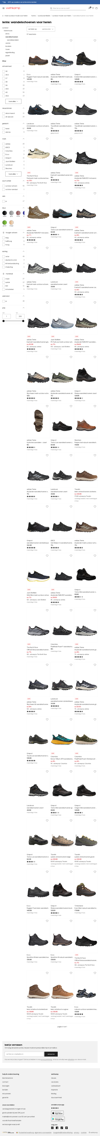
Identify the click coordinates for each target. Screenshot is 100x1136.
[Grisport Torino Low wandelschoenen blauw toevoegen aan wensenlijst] (71, 193)
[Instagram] (52, 1128)
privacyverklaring (46, 1059)
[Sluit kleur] (23, 208)
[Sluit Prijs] (23, 308)
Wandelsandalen (13, 40)
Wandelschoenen (11, 37)
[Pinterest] (66, 1128)
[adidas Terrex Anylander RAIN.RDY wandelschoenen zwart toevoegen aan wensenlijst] (71, 556)
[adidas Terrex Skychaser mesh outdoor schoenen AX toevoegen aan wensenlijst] (47, 357)
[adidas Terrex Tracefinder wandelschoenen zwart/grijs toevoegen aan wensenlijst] (95, 90)
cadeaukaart (55, 1086)
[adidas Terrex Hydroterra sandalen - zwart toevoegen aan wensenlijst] (47, 406)
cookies (83, 1132)
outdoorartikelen (44, 16)
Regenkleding (10, 52)
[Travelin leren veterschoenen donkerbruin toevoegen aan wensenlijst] (95, 455)
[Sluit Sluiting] (23, 251)
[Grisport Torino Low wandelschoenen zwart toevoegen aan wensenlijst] (71, 406)
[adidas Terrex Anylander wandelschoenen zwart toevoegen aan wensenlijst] (47, 455)
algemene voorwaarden (43, 1132)
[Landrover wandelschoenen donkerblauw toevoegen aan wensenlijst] (71, 665)
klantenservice (7, 1078)
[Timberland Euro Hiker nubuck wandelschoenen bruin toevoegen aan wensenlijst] (95, 872)
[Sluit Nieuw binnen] (23, 108)
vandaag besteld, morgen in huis (13, 1109)
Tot (17, 313)
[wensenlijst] (93, 8)
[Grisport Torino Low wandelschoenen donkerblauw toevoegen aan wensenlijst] (47, 820)
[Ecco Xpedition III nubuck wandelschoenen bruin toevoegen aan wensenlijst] (71, 921)
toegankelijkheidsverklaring (62, 1132)
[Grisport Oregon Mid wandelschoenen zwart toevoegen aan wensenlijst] (95, 771)
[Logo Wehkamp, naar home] (12, 8)
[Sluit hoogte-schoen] (23, 232)
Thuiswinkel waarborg (26, 1132)
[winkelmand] (96, 8)
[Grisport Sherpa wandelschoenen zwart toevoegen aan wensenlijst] (95, 357)
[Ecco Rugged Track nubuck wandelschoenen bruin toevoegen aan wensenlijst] (47, 40)
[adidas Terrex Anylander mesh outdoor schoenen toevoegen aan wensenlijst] (95, 506)
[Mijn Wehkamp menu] (90, 8)
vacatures (54, 1082)
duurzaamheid (56, 1097)
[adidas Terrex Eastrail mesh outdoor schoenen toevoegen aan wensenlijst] (47, 248)
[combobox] (68, 8)
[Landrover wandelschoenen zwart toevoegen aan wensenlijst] (71, 248)
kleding (53, 1094)
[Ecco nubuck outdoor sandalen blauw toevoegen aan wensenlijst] (95, 973)
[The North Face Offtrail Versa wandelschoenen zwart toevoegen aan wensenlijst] (95, 921)
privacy (76, 1132)
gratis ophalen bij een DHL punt (13, 1113)
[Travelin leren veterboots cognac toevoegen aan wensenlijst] (71, 973)
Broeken (8, 46)
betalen (5, 1090)
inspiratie (54, 1090)
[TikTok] (62, 1128)
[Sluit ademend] (23, 296)
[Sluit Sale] (23, 196)
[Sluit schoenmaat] (23, 66)
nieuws (53, 1078)
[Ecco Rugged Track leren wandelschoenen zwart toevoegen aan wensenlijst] (47, 872)
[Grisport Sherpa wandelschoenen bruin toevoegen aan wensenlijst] (71, 872)
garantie (5, 1097)
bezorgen (5, 1086)
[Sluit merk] (23, 139)
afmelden (71, 1059)
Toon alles (12, 101)
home (33, 16)
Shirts (7, 34)
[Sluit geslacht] (23, 123)
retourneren (6, 1094)
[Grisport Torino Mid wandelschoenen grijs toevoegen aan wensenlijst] (71, 771)
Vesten (7, 43)
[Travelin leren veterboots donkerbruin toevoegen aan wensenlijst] (47, 973)
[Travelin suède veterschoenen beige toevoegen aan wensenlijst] (71, 820)
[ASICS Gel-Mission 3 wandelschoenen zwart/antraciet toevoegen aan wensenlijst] (71, 506)
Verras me (51, 1054)
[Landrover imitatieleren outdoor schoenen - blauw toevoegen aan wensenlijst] (47, 90)
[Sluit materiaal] (23, 274)
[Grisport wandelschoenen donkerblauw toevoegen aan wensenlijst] (47, 506)
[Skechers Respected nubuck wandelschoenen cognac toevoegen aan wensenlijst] (95, 406)
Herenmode (8, 31)
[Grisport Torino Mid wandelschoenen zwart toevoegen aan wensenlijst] (95, 556)
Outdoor (5, 28)
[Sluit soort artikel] (23, 181)
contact (5, 1082)
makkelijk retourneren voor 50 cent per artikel (18, 1117)
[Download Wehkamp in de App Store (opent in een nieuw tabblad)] (58, 1115)
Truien (7, 49)
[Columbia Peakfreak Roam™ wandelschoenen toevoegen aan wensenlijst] (71, 610)
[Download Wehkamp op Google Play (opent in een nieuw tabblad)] (58, 1121)
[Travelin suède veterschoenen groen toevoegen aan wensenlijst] (95, 820)
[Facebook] (57, 1128)
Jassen (7, 56)
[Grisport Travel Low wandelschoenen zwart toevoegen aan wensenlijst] (47, 719)
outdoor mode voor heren (61, 16)
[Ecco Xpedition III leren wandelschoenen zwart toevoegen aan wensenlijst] (47, 921)
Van (3, 313)
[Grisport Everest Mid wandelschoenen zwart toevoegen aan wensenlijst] (95, 40)
